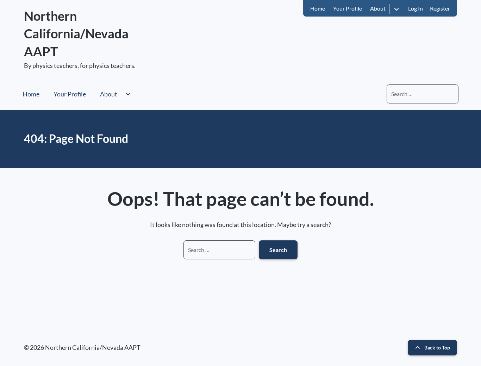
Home (317, 8)
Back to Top (437, 348)
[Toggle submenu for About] (396, 9)
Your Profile (347, 8)
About (378, 8)
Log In (415, 8)
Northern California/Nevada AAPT (76, 33)
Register (440, 8)
